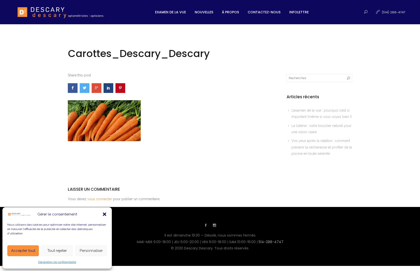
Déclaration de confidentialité (57, 262)
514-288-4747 (271, 241)
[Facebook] (205, 226)
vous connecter (100, 199)
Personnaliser (91, 250)
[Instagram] (214, 226)
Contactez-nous (264, 12)
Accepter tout (23, 250)
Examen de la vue (170, 12)
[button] (104, 214)
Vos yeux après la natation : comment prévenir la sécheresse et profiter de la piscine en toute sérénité (321, 147)
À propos (230, 12)
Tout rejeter (57, 250)
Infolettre (299, 12)
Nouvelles (204, 12)
